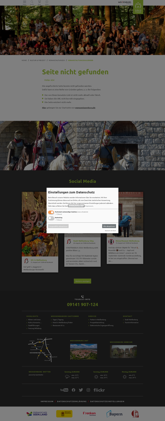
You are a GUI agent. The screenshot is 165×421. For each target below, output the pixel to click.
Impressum (89, 206)
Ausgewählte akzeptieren (58, 226)
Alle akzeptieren (109, 226)
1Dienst (58, 214)
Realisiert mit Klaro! (110, 230)
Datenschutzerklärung (76, 206)
